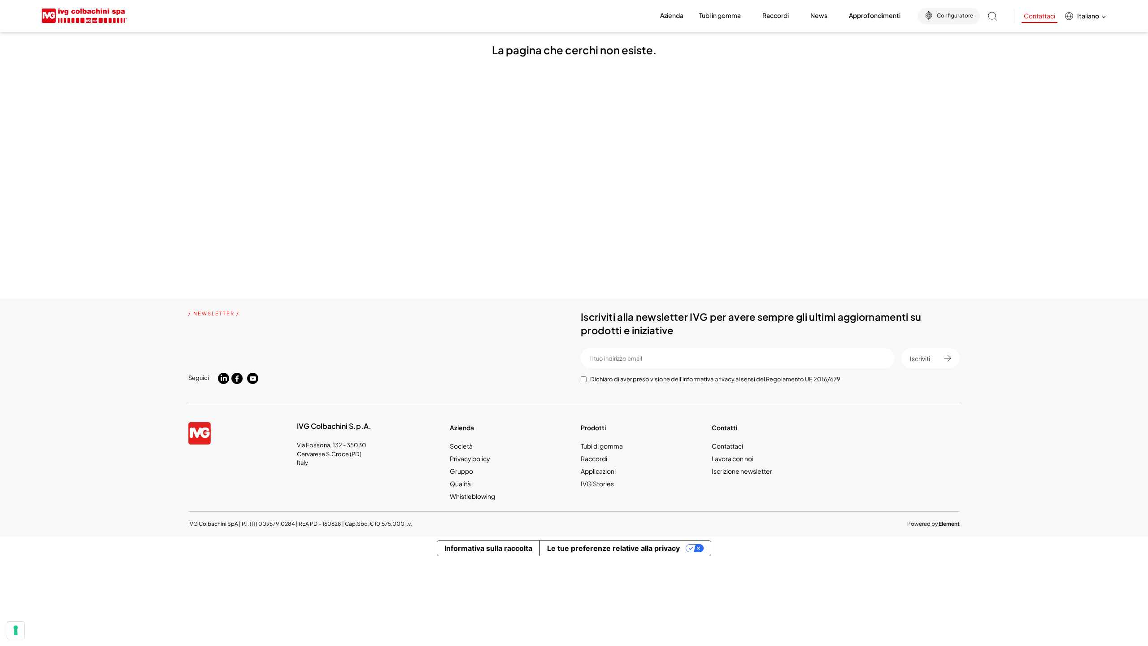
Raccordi (594, 458)
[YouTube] (252, 378)
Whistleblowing (472, 496)
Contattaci (1039, 16)
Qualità (460, 484)
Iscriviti (920, 358)
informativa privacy (709, 379)
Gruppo (461, 471)
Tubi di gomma (602, 446)
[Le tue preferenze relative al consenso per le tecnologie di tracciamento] (15, 630)
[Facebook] (237, 378)
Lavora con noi (732, 458)
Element (949, 523)
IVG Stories (597, 484)
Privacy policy (470, 458)
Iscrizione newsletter (742, 471)
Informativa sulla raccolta (488, 548)
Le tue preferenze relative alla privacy (613, 548)
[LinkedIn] (223, 377)
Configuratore (955, 15)
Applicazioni (598, 471)
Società (461, 446)
